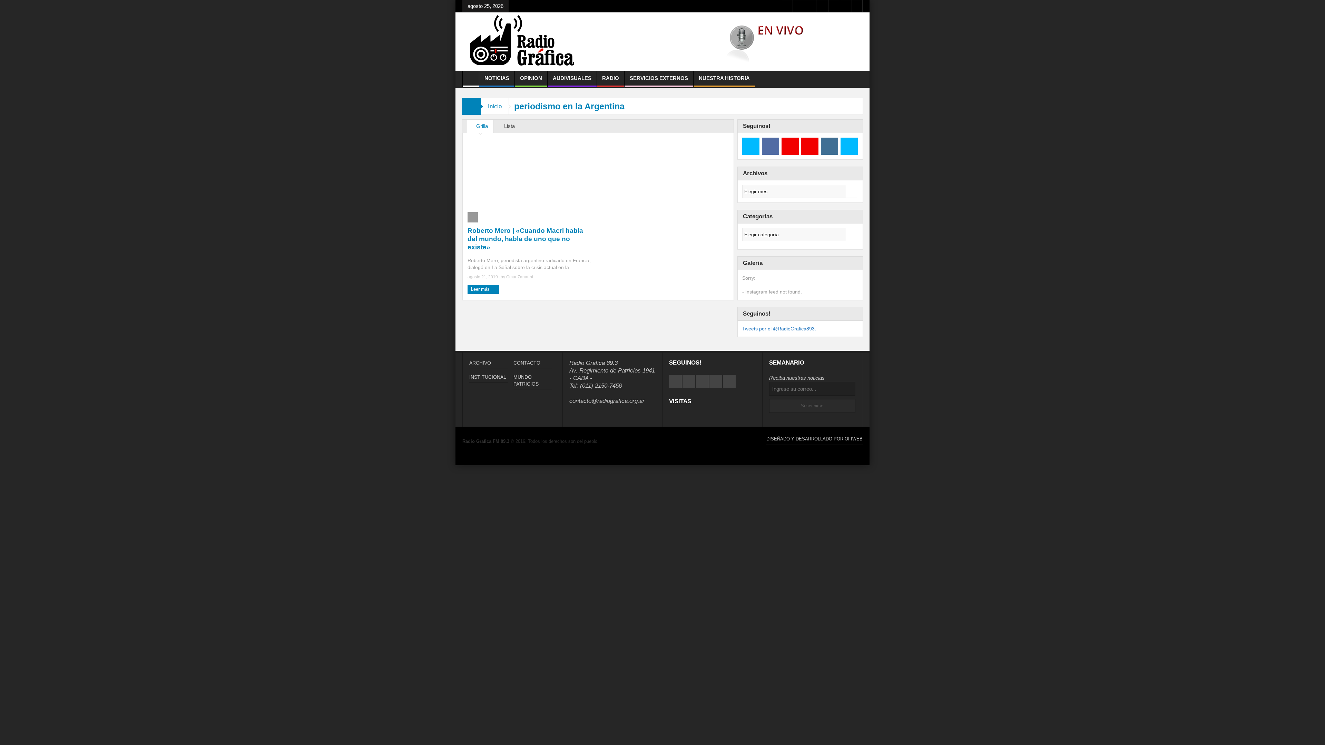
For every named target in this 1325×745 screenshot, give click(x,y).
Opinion (531, 78)
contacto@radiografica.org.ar (607, 401)
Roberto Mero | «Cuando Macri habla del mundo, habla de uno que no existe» (525, 239)
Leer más (481, 289)
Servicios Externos (659, 78)
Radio (610, 78)
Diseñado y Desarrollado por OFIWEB (814, 438)
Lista (509, 126)
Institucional (487, 377)
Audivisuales (572, 78)
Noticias (496, 78)
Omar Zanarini (519, 277)
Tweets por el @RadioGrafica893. (779, 328)
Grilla (482, 126)
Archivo (480, 363)
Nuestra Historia (724, 78)
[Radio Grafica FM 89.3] (525, 41)
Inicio (495, 106)
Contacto (526, 363)
